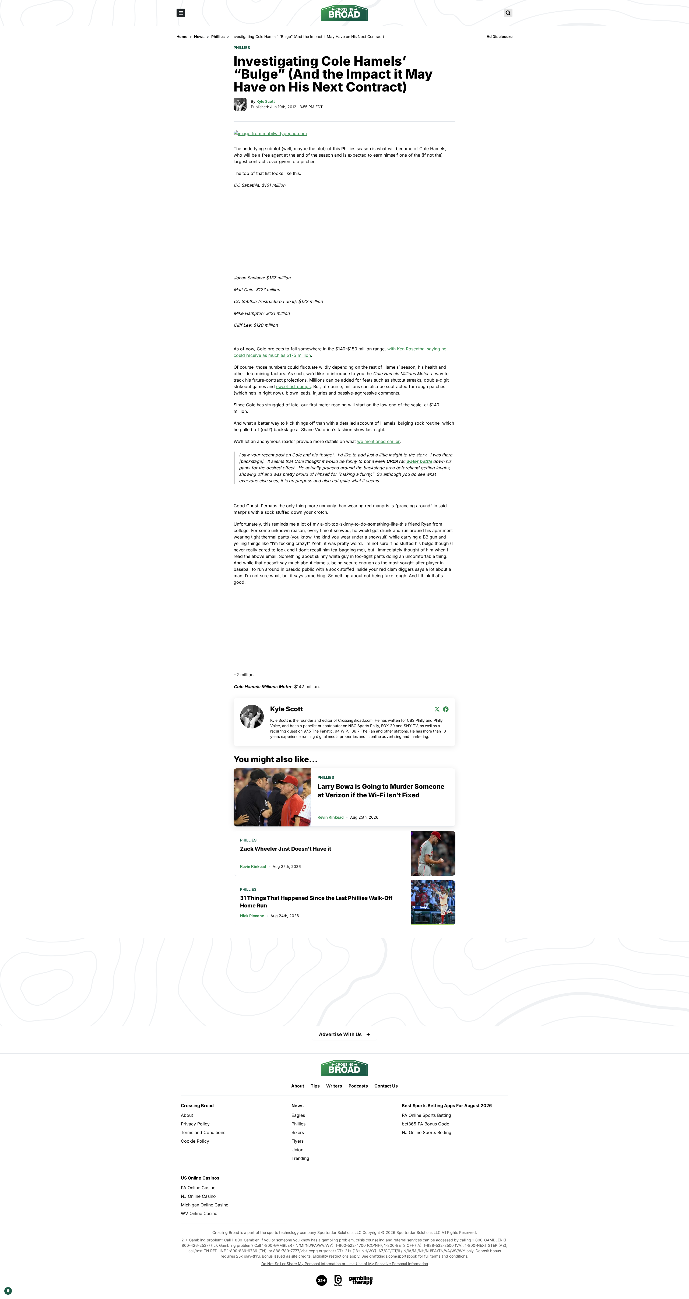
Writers (334, 1086)
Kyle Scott (265, 101)
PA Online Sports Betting (426, 1115)
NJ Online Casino (198, 1196)
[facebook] (445, 709)
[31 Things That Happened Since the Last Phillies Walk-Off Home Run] (433, 902)
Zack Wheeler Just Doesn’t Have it (285, 849)
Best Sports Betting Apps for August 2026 (447, 1105)
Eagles (298, 1115)
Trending (300, 1158)
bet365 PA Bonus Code (425, 1123)
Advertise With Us (340, 1034)
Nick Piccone (252, 915)
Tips (315, 1086)
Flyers (297, 1141)
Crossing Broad (197, 1105)
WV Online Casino (199, 1213)
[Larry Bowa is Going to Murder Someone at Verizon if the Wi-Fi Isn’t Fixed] (272, 797)
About (297, 1086)
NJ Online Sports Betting (426, 1132)
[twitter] (437, 709)
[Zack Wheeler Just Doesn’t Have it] (433, 853)
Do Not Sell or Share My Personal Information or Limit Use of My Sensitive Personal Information (344, 1263)
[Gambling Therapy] (361, 1280)
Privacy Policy (195, 1123)
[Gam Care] (338, 1280)
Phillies (242, 47)
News (297, 1105)
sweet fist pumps (293, 386)
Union (297, 1149)
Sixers (297, 1132)
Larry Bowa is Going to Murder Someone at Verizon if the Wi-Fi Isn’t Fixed (381, 791)
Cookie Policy (195, 1141)
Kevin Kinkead (331, 817)
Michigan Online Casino (205, 1205)
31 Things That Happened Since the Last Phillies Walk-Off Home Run (316, 902)
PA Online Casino (198, 1187)
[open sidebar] (181, 13)
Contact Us (386, 1086)
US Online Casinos (200, 1178)
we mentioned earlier (378, 441)
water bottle (419, 461)
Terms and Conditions (203, 1132)
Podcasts (358, 1086)
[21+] (322, 1280)
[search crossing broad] (508, 13)
